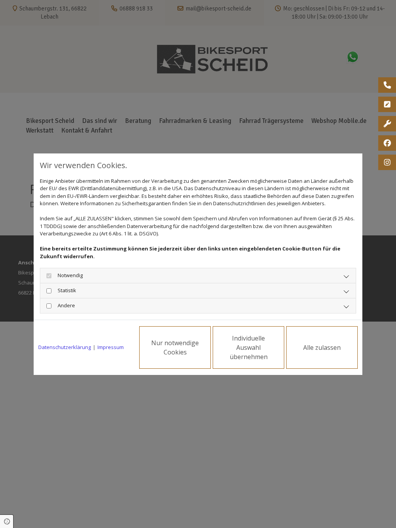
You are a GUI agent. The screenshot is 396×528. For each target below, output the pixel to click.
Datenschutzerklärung (64, 347)
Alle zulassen (322, 347)
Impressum (110, 347)
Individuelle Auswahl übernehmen (249, 347)
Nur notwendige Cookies (175, 347)
